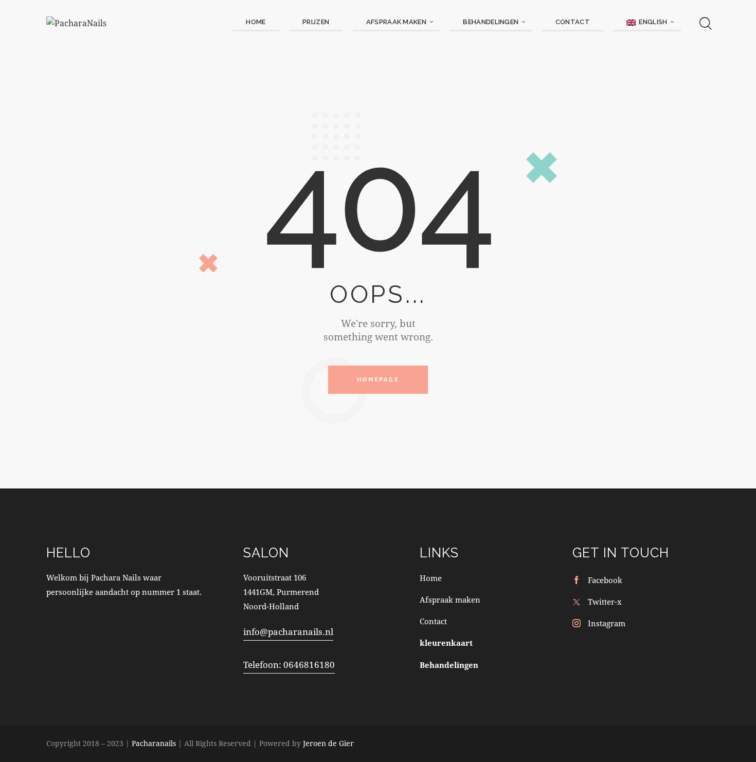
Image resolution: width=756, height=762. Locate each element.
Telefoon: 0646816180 (289, 664)
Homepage (378, 379)
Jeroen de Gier (328, 743)
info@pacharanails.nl (288, 632)
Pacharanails (154, 743)
